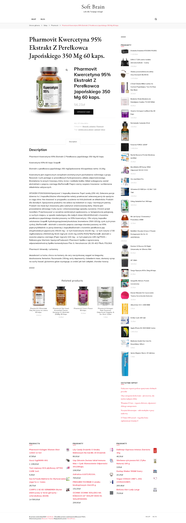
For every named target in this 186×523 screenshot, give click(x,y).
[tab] (73, 141)
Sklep (33, 19)
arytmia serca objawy (85, 130)
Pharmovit (100, 126)
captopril (97, 130)
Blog (43, 19)
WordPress (71, 519)
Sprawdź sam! (83, 112)
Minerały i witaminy (89, 126)
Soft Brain (93, 6)
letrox (103, 130)
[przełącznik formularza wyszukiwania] (156, 19)
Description (73, 142)
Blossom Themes (48, 519)
